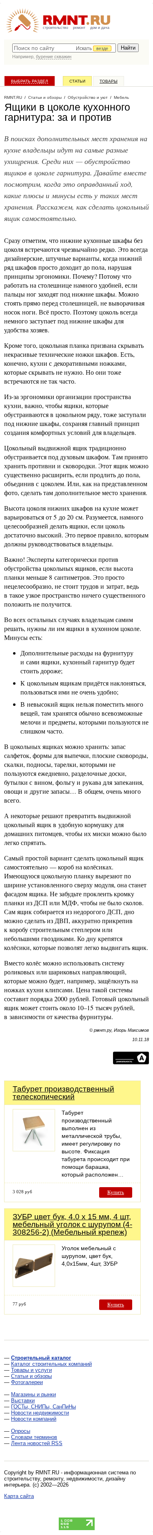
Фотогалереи (27, 1382)
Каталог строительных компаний (51, 1364)
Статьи (77, 81)
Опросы (20, 1431)
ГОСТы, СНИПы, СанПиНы (43, 1407)
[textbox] (64, 48)
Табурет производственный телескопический (63, 1093)
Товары (109, 81)
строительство (55, 28)
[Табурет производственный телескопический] (34, 1149)
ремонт (79, 28)
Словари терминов (34, 1437)
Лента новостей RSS (36, 1443)
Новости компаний (33, 1419)
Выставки (23, 1400)
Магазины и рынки (33, 1394)
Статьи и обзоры (31, 1376)
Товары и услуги (31, 1370)
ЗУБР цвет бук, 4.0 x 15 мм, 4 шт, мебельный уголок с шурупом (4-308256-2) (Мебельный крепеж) (72, 1224)
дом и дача (99, 28)
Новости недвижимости (40, 1413)
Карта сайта (19, 1496)
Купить (115, 1192)
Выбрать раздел (29, 81)
